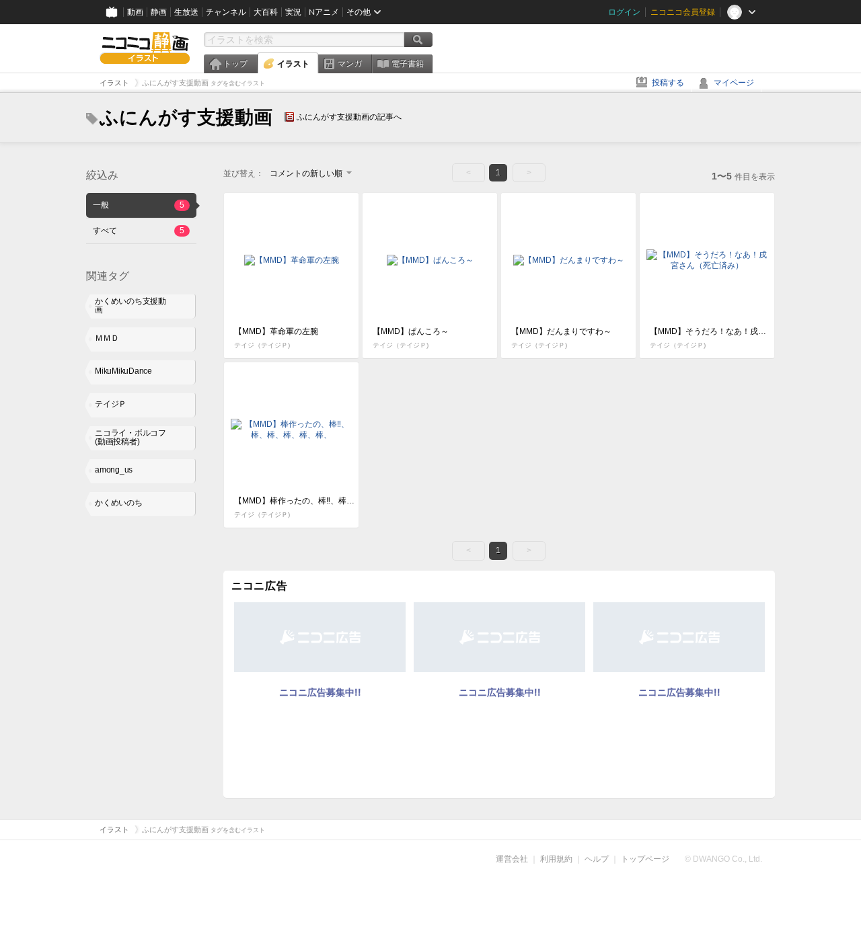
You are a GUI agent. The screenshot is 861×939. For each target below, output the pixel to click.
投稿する (668, 82)
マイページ (734, 82)
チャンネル (226, 12)
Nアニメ (324, 12)
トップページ (645, 859)
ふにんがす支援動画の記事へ (349, 117)
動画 (135, 12)
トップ (235, 64)
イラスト (293, 64)
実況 (293, 12)
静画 (159, 12)
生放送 (186, 12)
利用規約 (556, 859)
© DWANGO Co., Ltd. (723, 859)
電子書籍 (407, 64)
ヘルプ (597, 859)
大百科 (266, 12)
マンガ (350, 64)
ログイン (624, 12)
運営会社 (512, 859)
